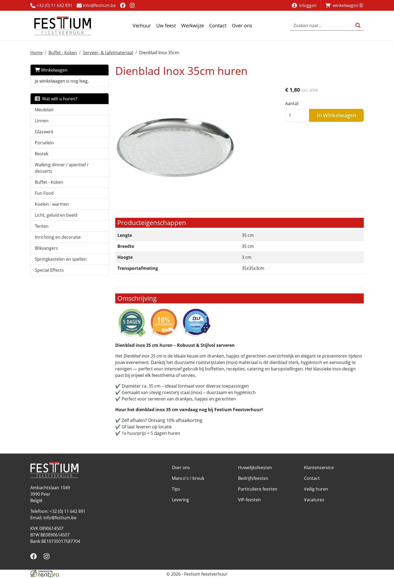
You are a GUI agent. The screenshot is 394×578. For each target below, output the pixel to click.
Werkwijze (192, 25)
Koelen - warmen (52, 204)
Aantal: (292, 103)
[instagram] (132, 5)
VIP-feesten (249, 500)
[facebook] (122, 5)
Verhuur (142, 25)
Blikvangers (46, 248)
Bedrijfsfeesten (253, 478)
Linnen (42, 121)
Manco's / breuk (188, 478)
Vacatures (314, 500)
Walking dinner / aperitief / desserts (61, 168)
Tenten (42, 226)
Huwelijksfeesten (255, 467)
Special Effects (49, 270)
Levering (180, 500)
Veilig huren (316, 489)
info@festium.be (99, 5)
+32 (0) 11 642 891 (53, 5)
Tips (176, 489)
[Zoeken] (358, 26)
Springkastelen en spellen (61, 259)
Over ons (242, 25)
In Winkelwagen (336, 115)
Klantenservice (319, 467)
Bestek (41, 154)
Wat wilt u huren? (58, 99)
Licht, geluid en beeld (56, 215)
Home (36, 53)
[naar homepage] (62, 25)
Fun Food (44, 193)
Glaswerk (44, 132)
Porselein (44, 143)
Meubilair (44, 110)
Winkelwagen (54, 70)
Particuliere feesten (257, 489)
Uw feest (166, 25)
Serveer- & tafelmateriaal (108, 53)
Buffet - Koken (63, 53)
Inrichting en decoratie (58, 237)
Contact (217, 25)
